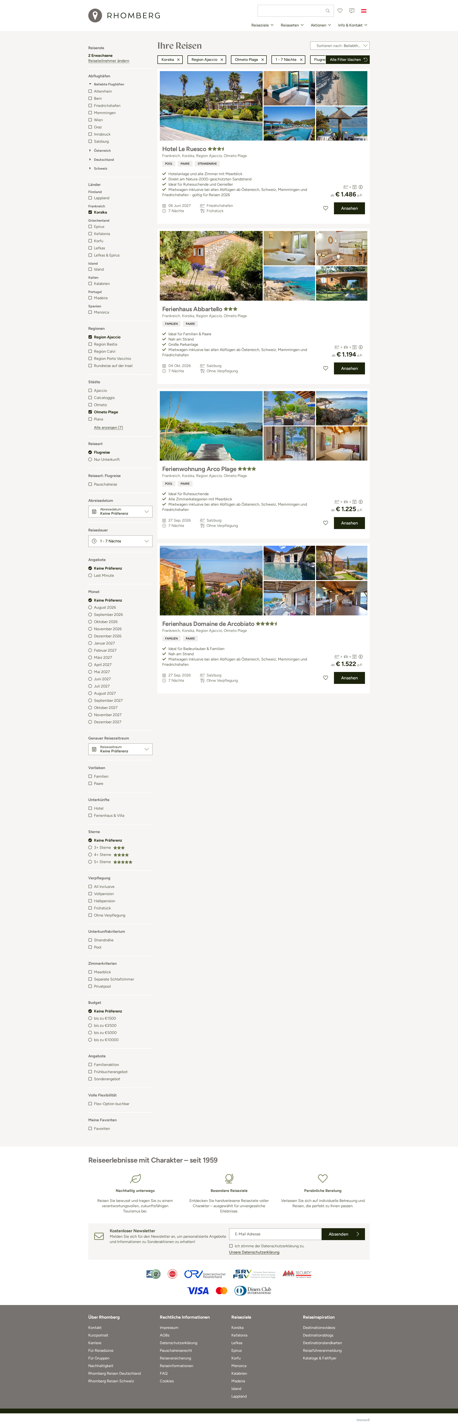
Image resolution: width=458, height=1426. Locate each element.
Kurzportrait (98, 1335)
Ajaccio (100, 390)
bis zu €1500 (105, 1018)
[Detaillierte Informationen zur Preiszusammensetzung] (361, 187)
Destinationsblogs (318, 1335)
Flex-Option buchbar (111, 1103)
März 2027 (103, 657)
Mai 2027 (102, 672)
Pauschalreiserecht (176, 1350)
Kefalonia (102, 233)
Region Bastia (105, 344)
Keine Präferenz (108, 568)
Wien (98, 120)
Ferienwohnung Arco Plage (199, 469)
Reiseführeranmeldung (322, 1350)
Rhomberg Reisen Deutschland (114, 1373)
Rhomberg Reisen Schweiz (111, 1381)
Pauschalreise (105, 484)
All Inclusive (104, 886)
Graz (98, 127)
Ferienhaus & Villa (109, 815)
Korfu (98, 241)
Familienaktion (106, 1064)
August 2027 (105, 693)
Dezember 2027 (107, 722)
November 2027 (108, 715)
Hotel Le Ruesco (184, 149)
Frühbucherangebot (111, 1072)
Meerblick (102, 972)
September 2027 (108, 700)
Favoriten (102, 1128)
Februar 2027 (105, 650)
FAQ (163, 1373)
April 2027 (103, 664)
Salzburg (101, 141)
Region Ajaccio (107, 337)
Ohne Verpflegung (109, 915)
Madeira (101, 298)
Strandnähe (104, 940)
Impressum (169, 1327)
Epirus (99, 226)
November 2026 (108, 629)
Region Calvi (104, 351)
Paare (98, 783)
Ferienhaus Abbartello (192, 309)
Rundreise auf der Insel (113, 365)
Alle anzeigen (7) (108, 427)
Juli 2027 (102, 686)
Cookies (167, 1381)
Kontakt (95, 1327)
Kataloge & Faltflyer (319, 1358)
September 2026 (108, 614)
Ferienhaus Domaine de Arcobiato (208, 624)
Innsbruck (102, 134)
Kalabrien (102, 283)
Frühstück (102, 908)
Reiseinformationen (176, 1365)
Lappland (101, 198)
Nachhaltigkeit (100, 1365)
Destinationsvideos (319, 1327)
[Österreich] (364, 11)
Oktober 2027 (106, 707)
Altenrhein (103, 91)
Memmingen (105, 112)
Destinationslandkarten (322, 1343)
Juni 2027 (102, 679)
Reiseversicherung (175, 1358)
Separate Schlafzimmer (114, 979)
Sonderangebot (107, 1079)
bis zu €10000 (106, 1040)
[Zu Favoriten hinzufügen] (326, 208)
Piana (98, 419)
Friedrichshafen (107, 105)
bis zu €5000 (105, 1032)
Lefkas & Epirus (107, 255)
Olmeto (100, 405)
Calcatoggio (104, 397)
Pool (97, 947)
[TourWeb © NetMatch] (363, 1419)
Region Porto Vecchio (112, 358)
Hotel (99, 808)
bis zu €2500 (105, 1025)
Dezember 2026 (107, 636)
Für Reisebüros (100, 1350)
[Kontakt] (352, 11)
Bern (98, 98)
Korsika (100, 212)
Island (99, 269)
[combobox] (296, 11)
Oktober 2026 (106, 621)
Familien (101, 776)
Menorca (101, 312)
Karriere (94, 1343)
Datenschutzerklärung (178, 1343)
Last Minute (104, 575)
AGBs (164, 1335)
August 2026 (105, 607)
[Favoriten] (340, 11)
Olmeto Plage (106, 412)
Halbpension (104, 901)
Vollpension (104, 893)
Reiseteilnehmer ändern (108, 60)
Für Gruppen (98, 1358)
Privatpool (102, 986)
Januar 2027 (104, 643)
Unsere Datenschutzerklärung (254, 1252)
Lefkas (99, 248)
